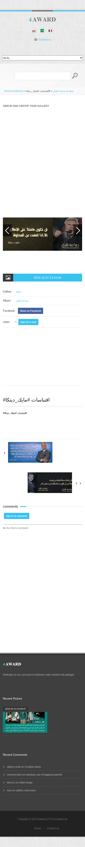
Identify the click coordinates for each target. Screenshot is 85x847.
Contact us (45, 39)
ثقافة (70, 91)
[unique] (42, 19)
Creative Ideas (33, 766)
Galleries (19, 91)
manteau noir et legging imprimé (44, 774)
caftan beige (26, 782)
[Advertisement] (42, 158)
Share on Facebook (30, 311)
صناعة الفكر (59, 91)
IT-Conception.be (57, 819)
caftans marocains (25, 790)
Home (7, 91)
